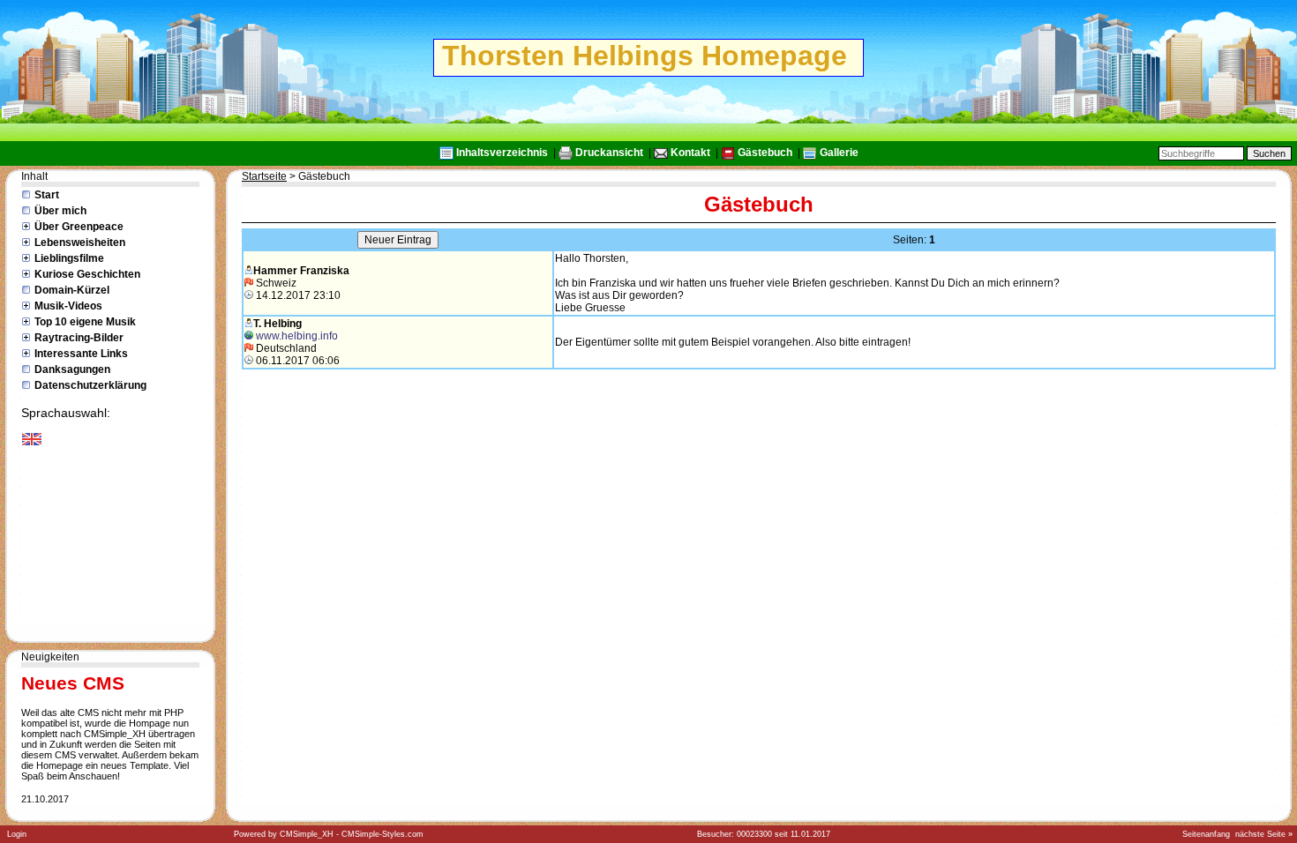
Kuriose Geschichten (87, 274)
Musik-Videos (68, 306)
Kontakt (690, 152)
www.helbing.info (297, 336)
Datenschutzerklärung (90, 385)
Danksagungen (72, 369)
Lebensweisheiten (79, 242)
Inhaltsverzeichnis (502, 152)
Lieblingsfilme (69, 258)
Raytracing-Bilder (79, 338)
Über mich (60, 211)
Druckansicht (609, 152)
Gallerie (839, 152)
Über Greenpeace (79, 226)
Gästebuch (765, 152)
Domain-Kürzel (71, 290)
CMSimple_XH (307, 834)
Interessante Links (81, 353)
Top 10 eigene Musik (85, 322)
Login (16, 834)
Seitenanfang (1206, 834)
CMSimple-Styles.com (382, 834)
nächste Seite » (1264, 834)
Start (46, 195)
